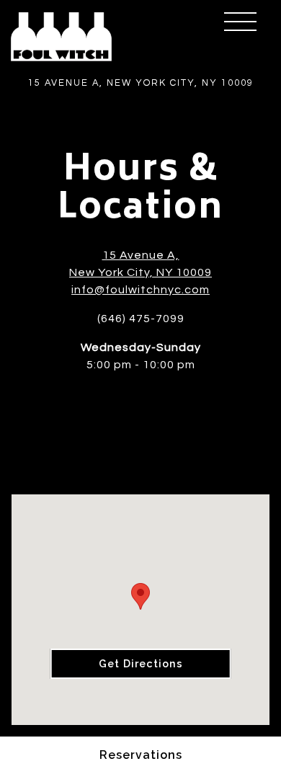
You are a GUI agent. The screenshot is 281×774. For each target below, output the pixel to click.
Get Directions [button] (141, 663)
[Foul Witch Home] (61, 36)
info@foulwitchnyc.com (140, 289)
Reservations (140, 755)
